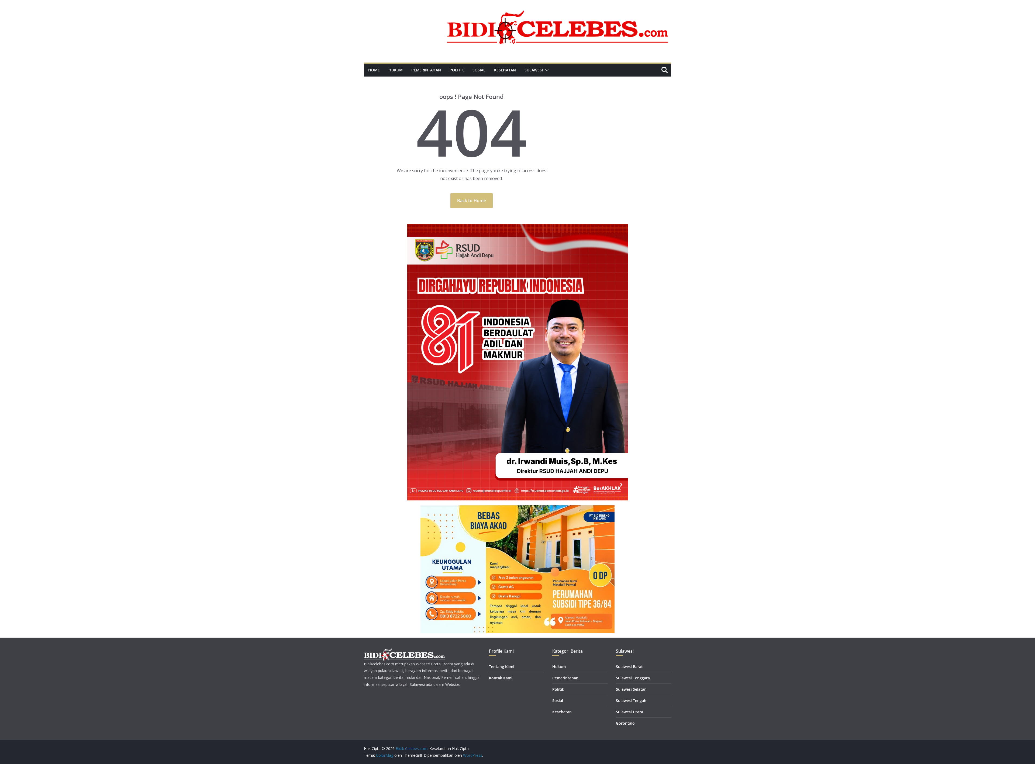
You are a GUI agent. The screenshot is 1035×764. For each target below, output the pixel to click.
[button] (546, 70)
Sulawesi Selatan (631, 689)
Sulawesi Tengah (631, 700)
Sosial (478, 69)
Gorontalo (625, 723)
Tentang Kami (501, 666)
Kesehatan (505, 69)
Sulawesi (534, 69)
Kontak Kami (500, 677)
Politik (457, 69)
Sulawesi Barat (629, 666)
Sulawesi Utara (629, 711)
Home (374, 69)
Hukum (395, 69)
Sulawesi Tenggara (633, 677)
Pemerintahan (426, 69)
